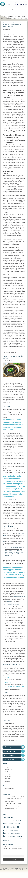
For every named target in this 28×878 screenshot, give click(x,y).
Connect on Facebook (10, 755)
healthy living (9, 833)
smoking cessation (14, 838)
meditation (13, 836)
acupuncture (8, 817)
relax (10, 838)
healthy (17, 830)
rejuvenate (7, 838)
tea (23, 838)
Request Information (9, 751)
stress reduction (20, 838)
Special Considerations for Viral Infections (14, 806)
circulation (15, 824)
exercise (7, 827)
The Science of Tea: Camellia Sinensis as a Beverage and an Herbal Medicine (12, 24)
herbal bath (18, 833)
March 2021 (7, 773)
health (15, 830)
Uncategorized (8, 790)
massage (10, 836)
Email (4, 853)
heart (16, 833)
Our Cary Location (9, 759)
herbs (5, 836)
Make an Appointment (10, 747)
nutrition (18, 836)
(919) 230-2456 (14, 12)
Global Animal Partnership (19, 596)
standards (8, 601)
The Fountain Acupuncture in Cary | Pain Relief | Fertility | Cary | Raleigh (14, 4)
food (11, 827)
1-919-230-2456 (8, 328)
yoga (8, 840)
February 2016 (8, 781)
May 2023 (7, 767)
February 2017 (8, 774)
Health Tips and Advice (10, 788)
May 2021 (7, 771)
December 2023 (8, 766)
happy (12, 830)
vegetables (5, 840)
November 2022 (8, 769)
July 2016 (7, 780)
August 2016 (7, 778)
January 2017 (8, 776)
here (4, 541)
